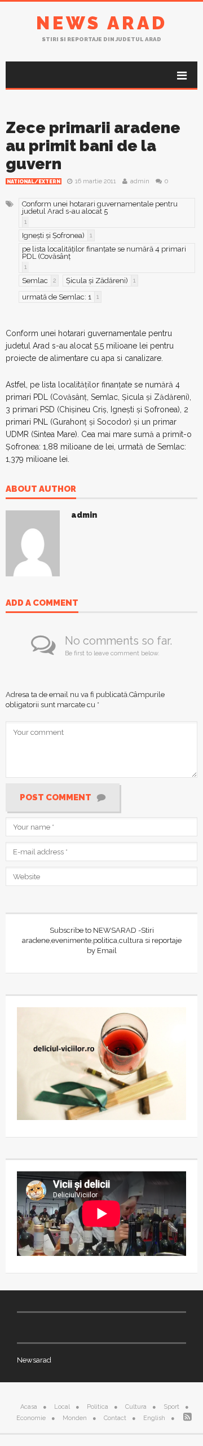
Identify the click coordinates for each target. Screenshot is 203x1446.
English (154, 1418)
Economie (31, 1418)
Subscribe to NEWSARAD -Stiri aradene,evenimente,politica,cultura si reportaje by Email (102, 940)
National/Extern (33, 181)
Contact (115, 1418)
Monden (75, 1418)
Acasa (28, 1406)
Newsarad (34, 1360)
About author (41, 489)
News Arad (101, 22)
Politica (97, 1406)
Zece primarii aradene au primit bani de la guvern (93, 145)
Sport (171, 1406)
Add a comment (42, 603)
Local (62, 1406)
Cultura (136, 1406)
